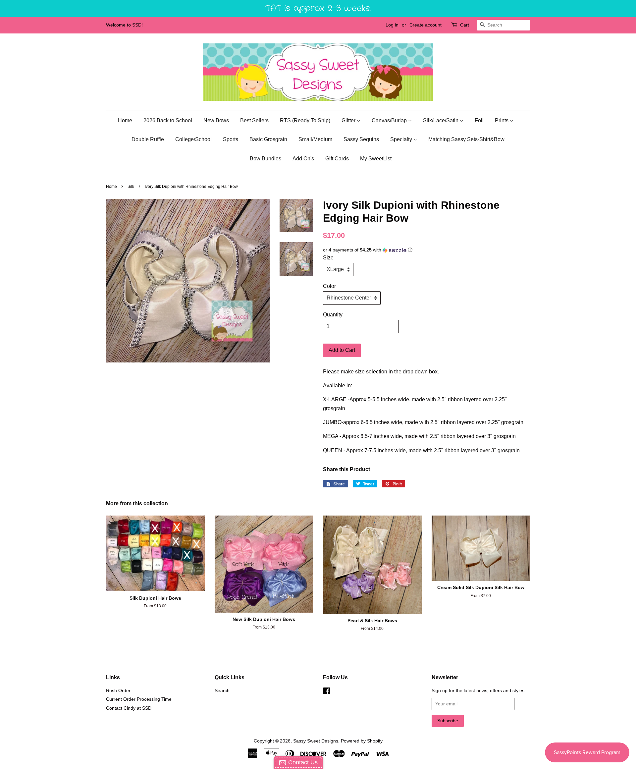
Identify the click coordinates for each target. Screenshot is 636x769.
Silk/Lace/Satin (441, 120)
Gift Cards (337, 158)
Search (222, 690)
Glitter (349, 120)
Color (329, 286)
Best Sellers (254, 120)
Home (125, 120)
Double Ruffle (148, 139)
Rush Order (118, 690)
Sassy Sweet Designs (315, 741)
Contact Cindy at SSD (128, 708)
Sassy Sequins (361, 139)
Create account (425, 24)
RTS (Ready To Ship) (305, 120)
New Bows (216, 120)
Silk (131, 186)
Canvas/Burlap (390, 120)
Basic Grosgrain (268, 139)
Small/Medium (315, 139)
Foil (479, 120)
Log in (392, 24)
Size (328, 257)
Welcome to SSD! (124, 24)
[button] (426, 250)
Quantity (333, 314)
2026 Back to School (167, 120)
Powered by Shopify (362, 741)
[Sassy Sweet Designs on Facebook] (327, 692)
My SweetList (376, 158)
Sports (230, 139)
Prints (502, 120)
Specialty (401, 139)
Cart (464, 24)
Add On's (303, 158)
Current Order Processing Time (139, 699)
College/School (193, 139)
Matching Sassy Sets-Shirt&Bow (466, 139)
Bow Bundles (265, 158)
